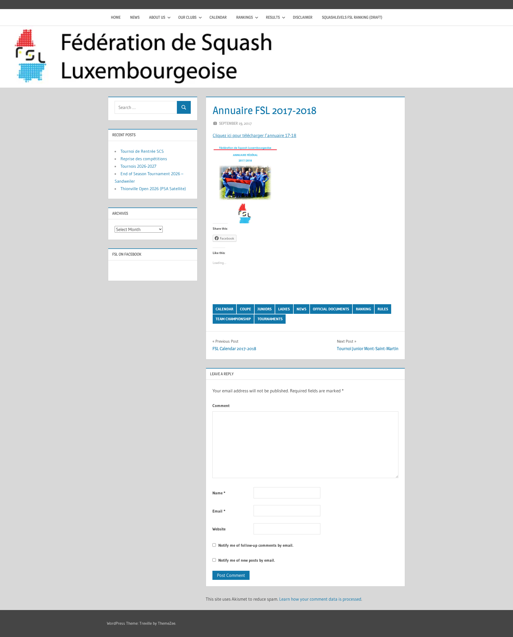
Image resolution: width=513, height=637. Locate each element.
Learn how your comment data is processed (320, 599)
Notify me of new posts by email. (246, 560)
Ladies (284, 309)
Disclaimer (302, 17)
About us (157, 17)
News (134, 17)
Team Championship (233, 318)
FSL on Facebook (126, 254)
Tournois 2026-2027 (138, 166)
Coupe (245, 309)
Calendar (218, 17)
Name (218, 492)
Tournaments (270, 318)
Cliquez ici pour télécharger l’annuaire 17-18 (254, 135)
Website (219, 529)
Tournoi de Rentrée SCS (142, 151)
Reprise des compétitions (144, 158)
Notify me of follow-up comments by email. (255, 545)
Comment (221, 405)
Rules (383, 309)
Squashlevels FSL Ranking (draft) (352, 17)
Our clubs (187, 17)
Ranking (363, 309)
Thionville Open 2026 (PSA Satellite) (153, 188)
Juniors (265, 309)
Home (116, 17)
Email (218, 511)
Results (273, 17)
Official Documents (331, 309)
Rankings (244, 17)
